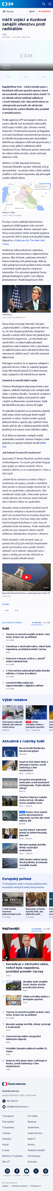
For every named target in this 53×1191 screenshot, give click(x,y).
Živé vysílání (8, 1121)
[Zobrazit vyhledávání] (44, 4)
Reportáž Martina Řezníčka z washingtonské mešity (24, 593)
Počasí (5, 1144)
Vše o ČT (6, 1161)
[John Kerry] (26, 299)
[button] (26, 577)
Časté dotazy (34, 1155)
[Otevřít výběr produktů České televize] (50, 4)
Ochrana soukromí (19, 1186)
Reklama (32, 1121)
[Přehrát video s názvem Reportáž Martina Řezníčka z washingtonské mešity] (26, 577)
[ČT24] (7, 4)
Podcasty (6, 1138)
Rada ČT (32, 1138)
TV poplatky (8, 1127)
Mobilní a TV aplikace (12, 1155)
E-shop (5, 1150)
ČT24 (4, 34)
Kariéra (31, 1144)
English (5, 1186)
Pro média (33, 1115)
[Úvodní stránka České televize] (14, 1083)
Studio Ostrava (35, 1133)
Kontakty (32, 1161)
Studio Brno (33, 1127)
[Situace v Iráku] (26, 197)
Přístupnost (36, 1186)
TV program (8, 1115)
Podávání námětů (36, 1150)
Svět (7, 610)
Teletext (6, 1133)
